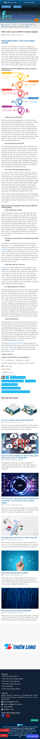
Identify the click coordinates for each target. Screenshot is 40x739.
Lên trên (34, 720)
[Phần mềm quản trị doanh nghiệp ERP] (20, 598)
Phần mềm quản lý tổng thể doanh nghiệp (16, 392)
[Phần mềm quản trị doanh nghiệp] (20, 561)
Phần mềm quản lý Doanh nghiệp (12, 679)
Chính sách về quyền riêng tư (11, 689)
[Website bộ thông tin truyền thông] (20, 725)
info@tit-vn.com (11, 2)
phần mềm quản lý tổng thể (11, 388)
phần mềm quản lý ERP (14, 343)
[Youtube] (8, 716)
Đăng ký (18, 7)
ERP (2, 194)
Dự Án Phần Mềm (7, 686)
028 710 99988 (8, 704)
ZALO (4, 735)
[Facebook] (3, 715)
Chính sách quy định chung (11, 727)
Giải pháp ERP (23, 219)
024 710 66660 (8, 702)
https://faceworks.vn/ (9, 375)
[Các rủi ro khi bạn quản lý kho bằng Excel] (20, 408)
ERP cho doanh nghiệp (17, 377)
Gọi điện (5, 730)
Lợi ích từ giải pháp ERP (9, 385)
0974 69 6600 (30, 2)
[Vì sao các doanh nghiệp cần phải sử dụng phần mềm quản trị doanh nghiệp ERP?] (20, 443)
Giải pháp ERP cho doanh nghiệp (12, 381)
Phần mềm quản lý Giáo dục (11, 681)
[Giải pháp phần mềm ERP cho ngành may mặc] (20, 525)
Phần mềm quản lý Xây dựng (11, 684)
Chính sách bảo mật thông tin (29, 727)
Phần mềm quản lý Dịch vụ (10, 676)
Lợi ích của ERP (30, 381)
